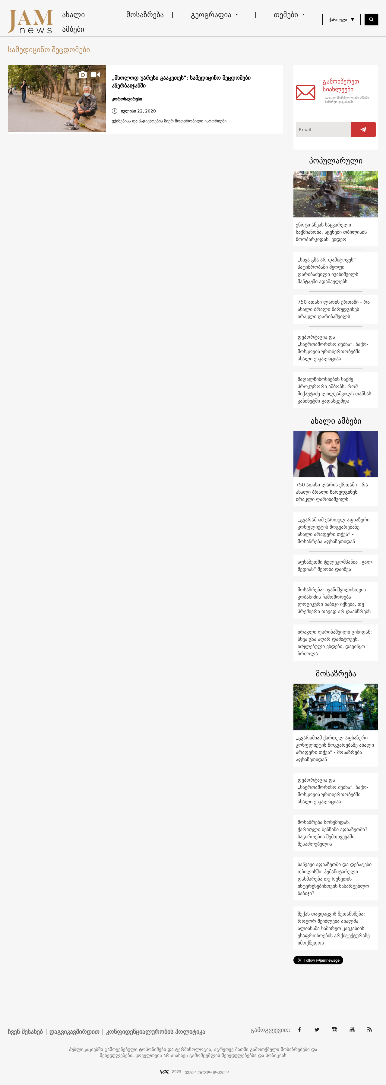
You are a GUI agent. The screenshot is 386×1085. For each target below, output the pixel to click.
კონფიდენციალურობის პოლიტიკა (155, 1032)
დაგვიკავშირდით (74, 1032)
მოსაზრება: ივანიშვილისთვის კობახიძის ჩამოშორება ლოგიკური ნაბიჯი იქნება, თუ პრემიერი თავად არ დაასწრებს (334, 600)
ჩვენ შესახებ (25, 1032)
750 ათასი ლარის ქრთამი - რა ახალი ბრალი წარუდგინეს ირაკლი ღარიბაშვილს (334, 309)
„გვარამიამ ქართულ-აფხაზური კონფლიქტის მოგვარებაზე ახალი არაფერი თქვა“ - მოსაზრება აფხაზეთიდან (333, 530)
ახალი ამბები (73, 21)
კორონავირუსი (127, 99)
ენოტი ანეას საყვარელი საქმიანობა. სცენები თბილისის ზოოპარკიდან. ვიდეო (331, 231)
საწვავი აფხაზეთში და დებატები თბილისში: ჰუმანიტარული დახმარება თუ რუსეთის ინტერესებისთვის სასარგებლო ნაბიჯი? (335, 878)
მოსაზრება (145, 14)
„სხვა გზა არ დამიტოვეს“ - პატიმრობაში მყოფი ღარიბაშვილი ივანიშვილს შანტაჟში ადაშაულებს (328, 270)
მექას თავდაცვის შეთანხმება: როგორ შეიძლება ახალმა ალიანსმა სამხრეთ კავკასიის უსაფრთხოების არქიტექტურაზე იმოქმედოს (334, 928)
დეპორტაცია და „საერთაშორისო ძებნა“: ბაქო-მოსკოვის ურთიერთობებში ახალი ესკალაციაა (333, 348)
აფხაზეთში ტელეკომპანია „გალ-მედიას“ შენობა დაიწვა (336, 565)
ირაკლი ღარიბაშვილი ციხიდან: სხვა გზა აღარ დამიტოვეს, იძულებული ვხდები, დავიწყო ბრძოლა (335, 643)
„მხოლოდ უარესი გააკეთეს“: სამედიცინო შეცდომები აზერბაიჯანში (181, 82)
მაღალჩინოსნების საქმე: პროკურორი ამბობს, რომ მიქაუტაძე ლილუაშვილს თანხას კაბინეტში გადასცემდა (334, 390)
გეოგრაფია (211, 14)
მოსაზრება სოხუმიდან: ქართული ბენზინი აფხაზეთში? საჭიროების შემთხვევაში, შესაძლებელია (333, 833)
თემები (286, 14)
